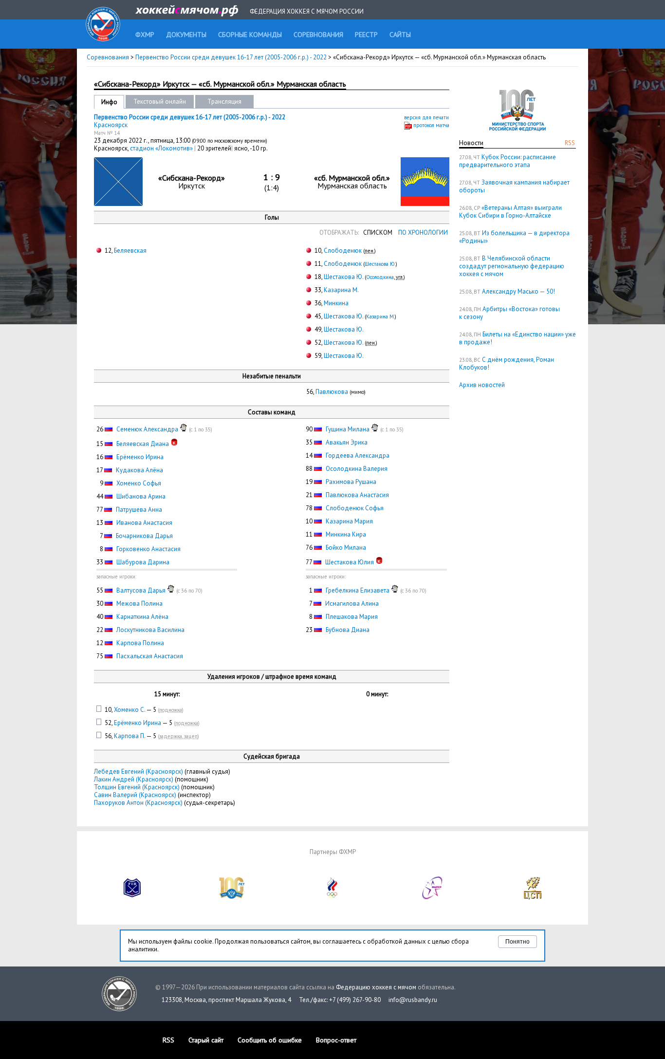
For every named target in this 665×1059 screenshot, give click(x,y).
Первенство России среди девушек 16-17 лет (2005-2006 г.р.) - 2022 (231, 57)
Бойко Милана (346, 547)
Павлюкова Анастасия (357, 495)
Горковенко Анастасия (148, 549)
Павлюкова (331, 392)
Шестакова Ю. (380, 263)
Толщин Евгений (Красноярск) (137, 787)
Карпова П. (129, 736)
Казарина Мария (349, 521)
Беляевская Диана (142, 444)
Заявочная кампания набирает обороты (514, 186)
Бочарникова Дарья (144, 536)
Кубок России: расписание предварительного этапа (507, 161)
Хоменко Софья (138, 483)
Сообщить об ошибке (270, 1040)
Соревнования (108, 57)
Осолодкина (380, 277)
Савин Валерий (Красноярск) (135, 795)
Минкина (336, 303)
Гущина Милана (347, 429)
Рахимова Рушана (351, 482)
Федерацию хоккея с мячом (376, 987)
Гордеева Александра (357, 455)
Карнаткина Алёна (142, 617)
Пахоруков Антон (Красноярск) (138, 803)
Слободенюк (343, 250)
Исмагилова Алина (352, 603)
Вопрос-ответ (336, 1040)
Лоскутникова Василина (150, 630)
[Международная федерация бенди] (132, 897)
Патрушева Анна (139, 509)
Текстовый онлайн (159, 101)
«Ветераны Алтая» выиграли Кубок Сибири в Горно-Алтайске (510, 212)
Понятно (517, 941)
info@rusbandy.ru (412, 1000)
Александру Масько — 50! (518, 291)
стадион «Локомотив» (162, 148)
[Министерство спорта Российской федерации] (232, 897)
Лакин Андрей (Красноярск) (133, 779)
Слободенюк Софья (355, 508)
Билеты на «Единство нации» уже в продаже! (517, 338)
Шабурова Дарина (142, 562)
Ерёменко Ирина (140, 457)
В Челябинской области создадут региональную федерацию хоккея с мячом (511, 266)
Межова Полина (139, 603)
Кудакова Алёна (139, 470)
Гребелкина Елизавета (357, 590)
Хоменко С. (129, 710)
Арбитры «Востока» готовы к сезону (509, 313)
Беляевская (130, 250)
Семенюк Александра (147, 429)
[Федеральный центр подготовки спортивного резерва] (432, 897)
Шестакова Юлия (349, 562)
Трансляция (224, 101)
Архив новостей (482, 385)
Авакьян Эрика (347, 442)
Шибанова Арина (141, 496)
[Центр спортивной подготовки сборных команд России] (532, 897)
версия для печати (426, 117)
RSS (570, 143)
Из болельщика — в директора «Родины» (514, 237)
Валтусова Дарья (141, 590)
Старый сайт (205, 1040)
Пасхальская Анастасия (149, 656)
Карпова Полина (140, 643)
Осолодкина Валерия (357, 468)
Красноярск (111, 125)
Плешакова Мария (352, 617)
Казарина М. (341, 290)
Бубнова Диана (347, 630)
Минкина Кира (346, 534)
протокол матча (431, 125)
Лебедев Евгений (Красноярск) (138, 771)
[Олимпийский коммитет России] (332, 897)
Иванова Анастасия (144, 523)
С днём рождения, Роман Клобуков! (506, 363)
